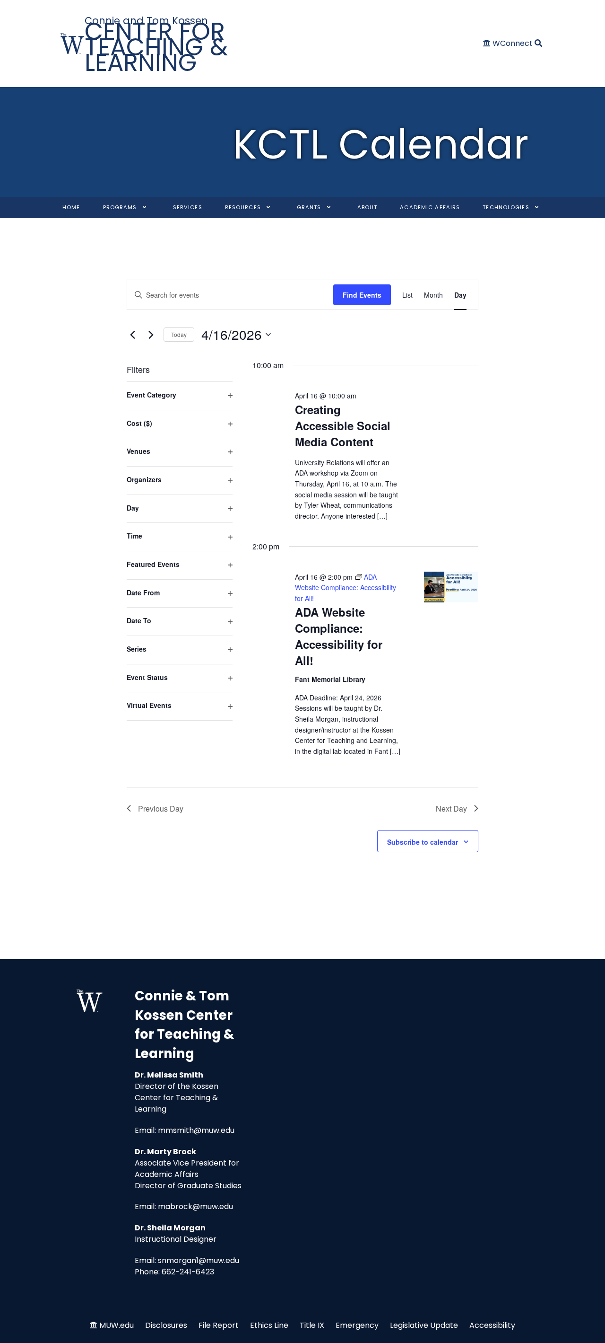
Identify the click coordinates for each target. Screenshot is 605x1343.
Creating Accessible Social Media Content (342, 425)
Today (179, 334)
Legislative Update (424, 1325)
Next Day (451, 808)
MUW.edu (116, 1325)
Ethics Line (269, 1325)
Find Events (362, 295)
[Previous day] (132, 334)
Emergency (357, 1325)
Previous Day (160, 808)
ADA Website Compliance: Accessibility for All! (338, 636)
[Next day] (150, 334)
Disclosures (166, 1325)
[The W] (72, 43)
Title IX (312, 1325)
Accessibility (492, 1325)
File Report (219, 1325)
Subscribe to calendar (422, 842)
